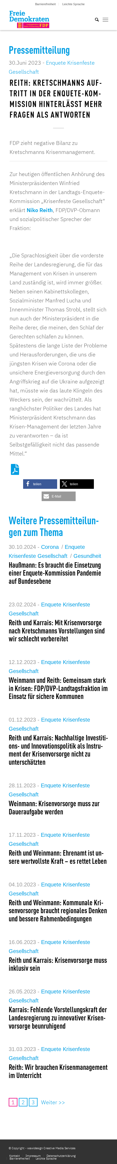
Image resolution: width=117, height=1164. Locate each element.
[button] (40, 484)
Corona (50, 547)
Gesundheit (87, 556)
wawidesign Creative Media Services (51, 1148)
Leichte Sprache (73, 4)
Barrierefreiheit (45, 4)
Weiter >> (53, 1102)
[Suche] (94, 19)
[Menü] (105, 19)
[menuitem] (45, 4)
